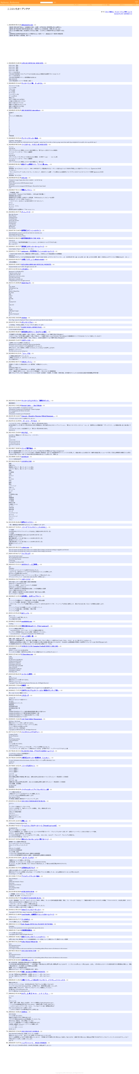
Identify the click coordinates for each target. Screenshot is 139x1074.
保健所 (23, 685)
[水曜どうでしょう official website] (32, 259)
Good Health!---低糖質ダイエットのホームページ (37, 914)
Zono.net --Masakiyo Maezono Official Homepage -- (37, 416)
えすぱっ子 (25, 695)
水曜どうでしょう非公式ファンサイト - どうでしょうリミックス (43, 980)
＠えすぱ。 (25, 432)
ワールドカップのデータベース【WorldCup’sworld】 (39, 825)
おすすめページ (128, 13)
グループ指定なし (109, 11)
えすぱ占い (25, 269)
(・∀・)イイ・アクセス (29, 421)
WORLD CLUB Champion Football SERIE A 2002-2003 (39, 646)
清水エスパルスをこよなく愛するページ (35, 839)
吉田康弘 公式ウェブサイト (31, 596)
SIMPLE (24, 1012)
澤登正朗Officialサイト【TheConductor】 (35, 626)
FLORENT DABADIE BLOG (31, 898)
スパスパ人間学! (26, 674)
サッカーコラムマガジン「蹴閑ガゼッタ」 (35, 400)
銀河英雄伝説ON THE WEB (30, 238)
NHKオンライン (26, 362)
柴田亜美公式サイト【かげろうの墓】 (34, 332)
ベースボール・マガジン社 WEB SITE (34, 144)
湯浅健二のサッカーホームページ (32, 246)
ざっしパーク (25, 212)
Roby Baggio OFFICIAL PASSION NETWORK (37, 924)
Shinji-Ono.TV (26, 283)
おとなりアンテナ (118, 13)
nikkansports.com (27, 25)
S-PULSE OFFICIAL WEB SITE (32, 63)
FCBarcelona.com (27, 654)
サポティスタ (25, 340)
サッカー (117, 11)
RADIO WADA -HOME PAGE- (31, 327)
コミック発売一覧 (27, 636)
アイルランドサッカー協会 (30, 876)
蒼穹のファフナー (27, 522)
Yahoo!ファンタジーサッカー (31, 909)
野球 (126, 11)
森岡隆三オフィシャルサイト (31, 230)
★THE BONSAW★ (27, 891)
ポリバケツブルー (27, 322)
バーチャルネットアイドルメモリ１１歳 (35, 789)
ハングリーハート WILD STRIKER (34, 1043)
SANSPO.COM (26, 461)
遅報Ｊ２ (24, 821)
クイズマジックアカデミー (30, 732)
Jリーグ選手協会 (27, 448)
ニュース (130, 11)
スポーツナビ (25, 579)
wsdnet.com (25, 547)
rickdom (24, 317)
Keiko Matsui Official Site (29, 941)
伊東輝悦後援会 (26, 930)
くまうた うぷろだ (27, 857)
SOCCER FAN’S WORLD (30, 1031)
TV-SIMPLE (25, 919)
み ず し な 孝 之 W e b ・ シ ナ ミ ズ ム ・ (35, 993)
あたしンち (25, 613)
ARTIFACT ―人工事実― (30, 564)
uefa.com (24, 178)
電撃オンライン (26, 190)
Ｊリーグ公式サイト (28, 766)
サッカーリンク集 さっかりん (32, 83)
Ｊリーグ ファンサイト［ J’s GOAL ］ (34, 527)
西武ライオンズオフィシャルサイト (33, 937)
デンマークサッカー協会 (29, 138)
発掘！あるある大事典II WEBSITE (33, 972)
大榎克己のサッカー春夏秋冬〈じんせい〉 (35, 757)
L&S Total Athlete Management (31, 719)
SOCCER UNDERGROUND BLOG (33, 801)
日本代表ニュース (27, 960)
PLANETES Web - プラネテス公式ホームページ (37, 751)
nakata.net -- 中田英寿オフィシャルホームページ (37, 251)
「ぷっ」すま (25, 353)
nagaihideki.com (26, 621)
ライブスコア (25, 553)
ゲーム (122, 11)
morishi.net (25, 456)
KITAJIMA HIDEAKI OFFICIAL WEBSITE (36, 264)
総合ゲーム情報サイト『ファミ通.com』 (35, 164)
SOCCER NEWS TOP (28, 951)
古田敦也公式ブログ (28, 868)
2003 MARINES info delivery (30, 110)
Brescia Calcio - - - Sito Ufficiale (31, 405)
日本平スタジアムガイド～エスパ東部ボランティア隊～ (40, 690)
